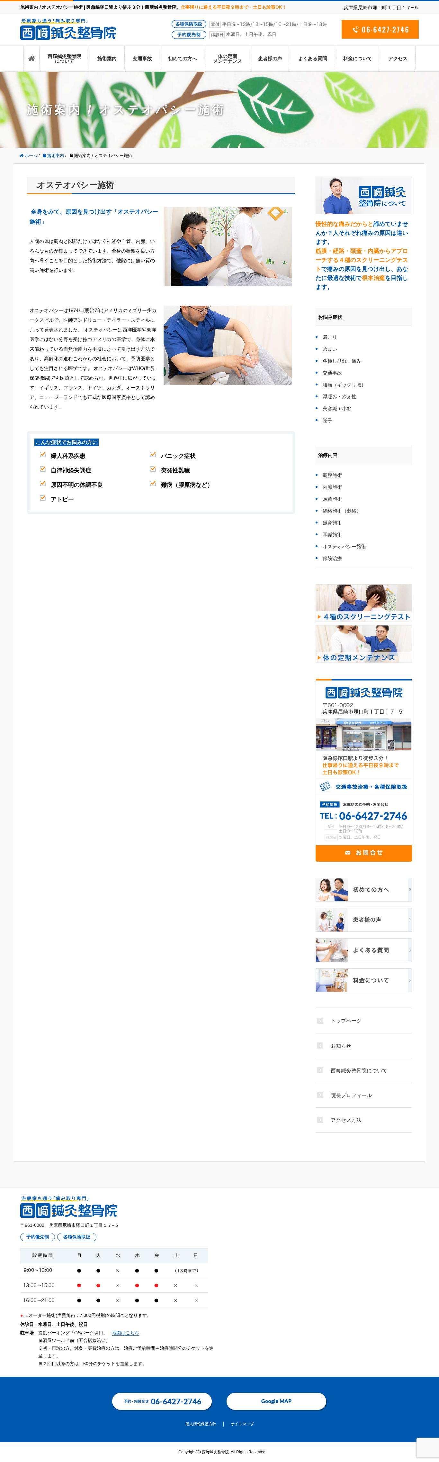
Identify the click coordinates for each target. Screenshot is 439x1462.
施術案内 (107, 58)
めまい (330, 349)
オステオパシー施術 (344, 546)
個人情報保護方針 (200, 1424)
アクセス (398, 58)
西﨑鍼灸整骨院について (64, 58)
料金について (357, 58)
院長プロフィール (351, 1095)
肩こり (330, 337)
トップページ (346, 1020)
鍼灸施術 (332, 522)
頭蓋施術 (332, 499)
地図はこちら (125, 1332)
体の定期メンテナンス (227, 58)
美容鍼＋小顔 (337, 408)
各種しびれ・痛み (342, 361)
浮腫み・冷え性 (339, 396)
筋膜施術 (332, 475)
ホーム (31, 58)
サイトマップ (242, 1424)
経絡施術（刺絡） (342, 511)
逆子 (327, 420)
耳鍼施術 (332, 534)
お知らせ (341, 1046)
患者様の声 (270, 58)
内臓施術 (332, 487)
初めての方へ (182, 58)
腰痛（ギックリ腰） (344, 384)
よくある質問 (312, 58)
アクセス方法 (346, 1120)
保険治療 (332, 558)
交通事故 (142, 58)
